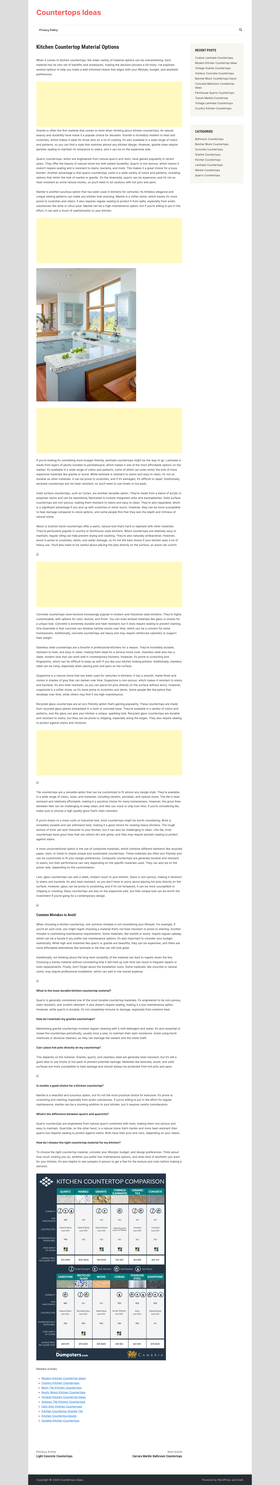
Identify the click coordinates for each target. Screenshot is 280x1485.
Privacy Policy (48, 30)
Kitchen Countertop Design (59, 1416)
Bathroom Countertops (209, 139)
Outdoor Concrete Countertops (214, 73)
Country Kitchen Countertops (60, 1383)
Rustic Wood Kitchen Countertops (63, 1392)
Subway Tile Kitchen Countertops (63, 1401)
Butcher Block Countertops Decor (216, 78)
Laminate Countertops (209, 165)
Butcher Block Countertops (211, 144)
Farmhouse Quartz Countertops (214, 92)
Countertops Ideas (68, 12)
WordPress (224, 1479)
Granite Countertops (207, 154)
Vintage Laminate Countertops (214, 103)
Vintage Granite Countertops (213, 68)
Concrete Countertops (209, 149)
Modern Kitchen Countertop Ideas (63, 1378)
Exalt (240, 1479)
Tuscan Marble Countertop (211, 98)
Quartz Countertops (207, 175)
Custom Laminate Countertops (214, 57)
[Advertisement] (109, 104)
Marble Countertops (207, 170)
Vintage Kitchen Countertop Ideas (63, 1397)
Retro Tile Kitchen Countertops (61, 1387)
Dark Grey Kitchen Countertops (61, 1406)
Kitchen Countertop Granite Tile (62, 1411)
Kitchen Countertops (208, 159)
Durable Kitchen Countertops (60, 1420)
